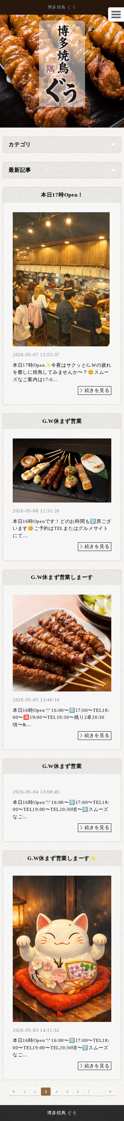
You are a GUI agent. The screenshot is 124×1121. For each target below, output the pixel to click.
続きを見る (97, 390)
